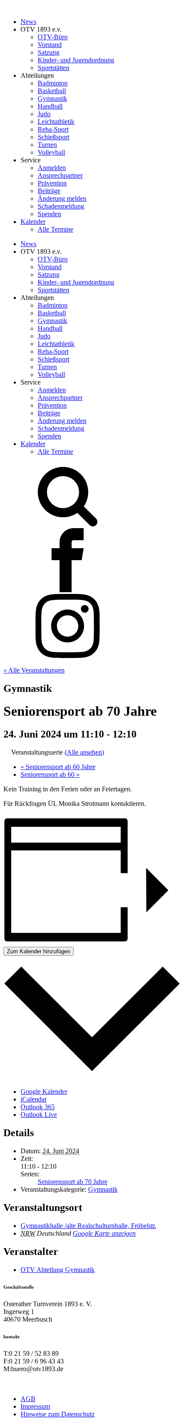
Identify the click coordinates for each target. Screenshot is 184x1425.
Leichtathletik (56, 121)
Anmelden (52, 167)
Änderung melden (62, 198)
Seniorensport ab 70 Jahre (72, 1181)
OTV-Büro (53, 37)
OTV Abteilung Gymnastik (58, 1269)
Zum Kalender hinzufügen (38, 951)
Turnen (47, 144)
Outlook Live (39, 1114)
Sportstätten (53, 67)
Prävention (52, 183)
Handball (50, 106)
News (28, 21)
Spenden (49, 213)
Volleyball (51, 152)
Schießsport (53, 137)
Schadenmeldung (61, 206)
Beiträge (49, 190)
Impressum (35, 1406)
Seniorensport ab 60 (50, 774)
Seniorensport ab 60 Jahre (58, 766)
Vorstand (50, 44)
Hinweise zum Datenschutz (58, 1414)
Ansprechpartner (60, 175)
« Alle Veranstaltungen (34, 670)
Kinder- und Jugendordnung (76, 60)
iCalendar (34, 1099)
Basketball (52, 90)
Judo (44, 114)
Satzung (48, 52)
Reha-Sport (53, 129)
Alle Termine (55, 229)
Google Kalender (44, 1091)
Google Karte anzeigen (104, 1233)
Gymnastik (52, 98)
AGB (28, 1398)
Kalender (33, 221)
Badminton (53, 83)
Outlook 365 (38, 1107)
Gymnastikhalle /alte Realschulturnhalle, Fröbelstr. (88, 1225)
